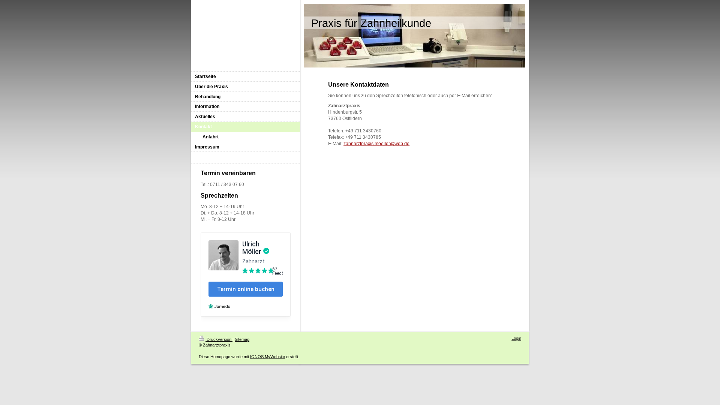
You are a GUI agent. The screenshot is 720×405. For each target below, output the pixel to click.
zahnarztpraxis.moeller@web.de (377, 143)
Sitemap (242, 339)
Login (516, 338)
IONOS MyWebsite (267, 356)
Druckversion (219, 339)
